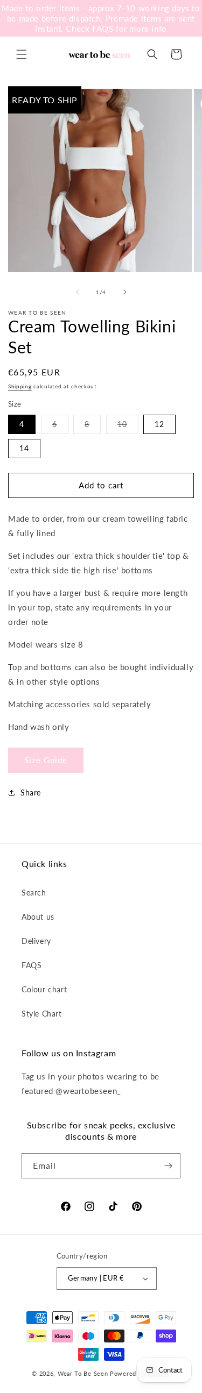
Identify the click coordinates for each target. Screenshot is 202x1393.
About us (38, 916)
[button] (21, 54)
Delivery (36, 941)
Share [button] (30, 792)
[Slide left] (77, 292)
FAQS (31, 965)
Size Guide (45, 760)
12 (159, 424)
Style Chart (42, 1013)
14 (24, 448)
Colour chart (44, 989)
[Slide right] (125, 292)
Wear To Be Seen (83, 1373)
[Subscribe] (168, 1165)
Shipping (20, 386)
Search (34, 892)
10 (127, 426)
